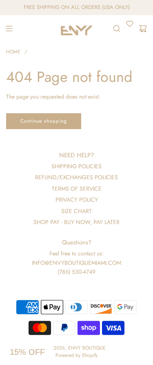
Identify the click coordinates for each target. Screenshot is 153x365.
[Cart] (143, 28)
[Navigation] (9, 28)
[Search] (117, 28)
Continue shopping (43, 121)
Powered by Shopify (76, 355)
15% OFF (27, 351)
